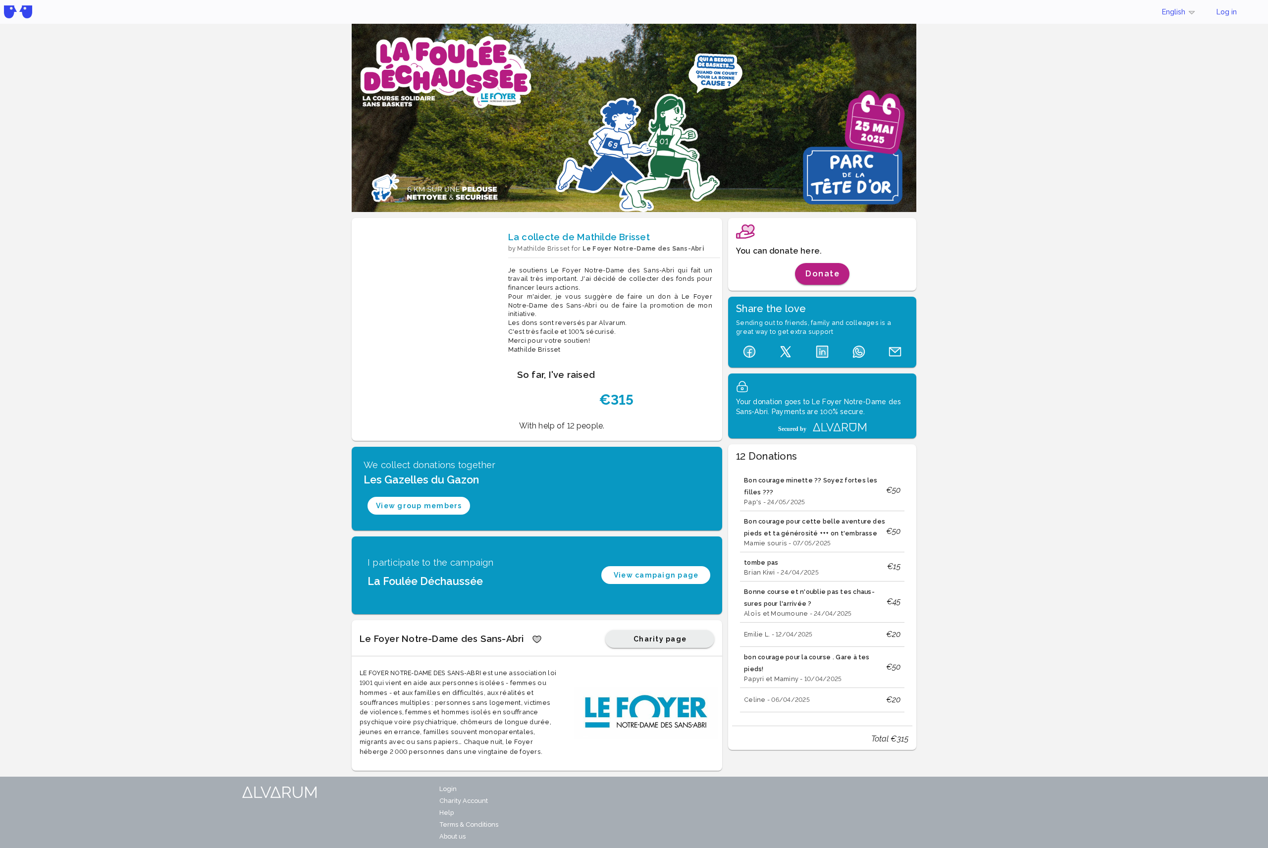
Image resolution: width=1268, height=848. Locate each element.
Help (446, 812)
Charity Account (463, 800)
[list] (822, 592)
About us (452, 836)
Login (448, 789)
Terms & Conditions (468, 824)
